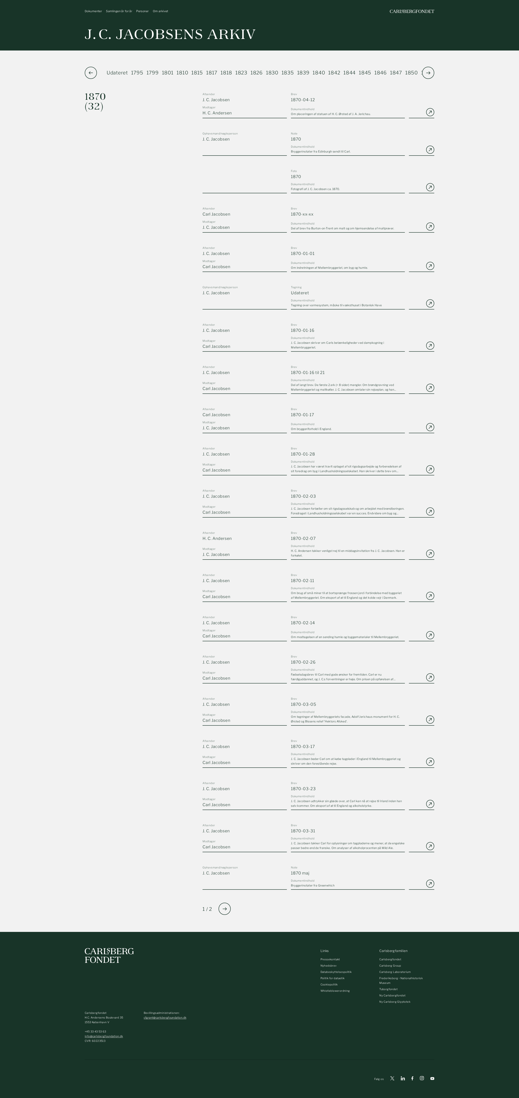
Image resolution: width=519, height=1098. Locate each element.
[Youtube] (432, 1079)
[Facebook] (412, 1079)
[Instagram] (422, 1079)
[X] (392, 1079)
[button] (428, 73)
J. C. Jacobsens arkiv (170, 34)
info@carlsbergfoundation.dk (104, 1036)
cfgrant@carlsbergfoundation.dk (165, 1017)
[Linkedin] (403, 1079)
